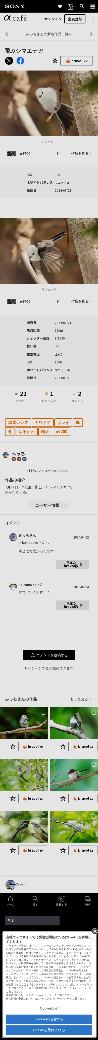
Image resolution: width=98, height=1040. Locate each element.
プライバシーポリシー (56, 998)
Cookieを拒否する (49, 1019)
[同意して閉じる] (94, 931)
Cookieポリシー (45, 995)
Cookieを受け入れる (49, 1030)
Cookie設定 (49, 1008)
